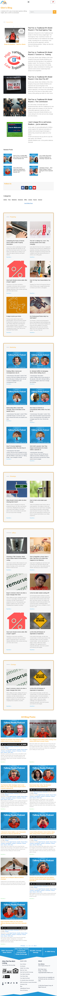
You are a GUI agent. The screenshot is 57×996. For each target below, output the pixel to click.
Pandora (3, 750)
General (40, 199)
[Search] (54, 12)
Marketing (14, 199)
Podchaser (19, 750)
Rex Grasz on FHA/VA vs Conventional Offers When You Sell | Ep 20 (40, 409)
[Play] (2, 744)
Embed (6, 747)
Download (16, 746)
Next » (35, 945)
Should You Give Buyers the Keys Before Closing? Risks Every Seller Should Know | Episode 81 (42, 879)
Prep (9, 199)
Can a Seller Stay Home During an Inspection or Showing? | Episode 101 (45, 157)
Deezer (5, 752)
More (12, 752)
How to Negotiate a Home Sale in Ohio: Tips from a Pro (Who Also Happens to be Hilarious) (39, 558)
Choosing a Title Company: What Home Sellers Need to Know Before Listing (16, 558)
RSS (9, 752)
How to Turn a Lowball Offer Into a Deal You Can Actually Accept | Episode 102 (20, 157)
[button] (28, 2)
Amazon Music (24, 749)
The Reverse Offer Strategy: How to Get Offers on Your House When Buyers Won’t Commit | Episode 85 (13, 786)
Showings (20, 199)
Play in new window (9, 746)
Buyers (35, 199)
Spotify (18, 749)
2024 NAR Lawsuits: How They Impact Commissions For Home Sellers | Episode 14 (38, 447)
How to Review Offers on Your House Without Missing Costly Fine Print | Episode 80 (14, 923)
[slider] (25, 744)
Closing (30, 199)
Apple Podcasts (13, 749)
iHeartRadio (8, 750)
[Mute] (21, 744)
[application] (14, 744)
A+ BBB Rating (50, 951)
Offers (25, 199)
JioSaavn (14, 750)
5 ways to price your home (13, 316)
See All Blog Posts (28, 203)
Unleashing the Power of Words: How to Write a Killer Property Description (15, 242)
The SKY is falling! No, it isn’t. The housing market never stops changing (39, 242)
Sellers (5, 199)
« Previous (22, 945)
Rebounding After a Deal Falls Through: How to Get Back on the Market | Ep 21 (15, 409)
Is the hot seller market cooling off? (39, 593)
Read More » (8, 257)
